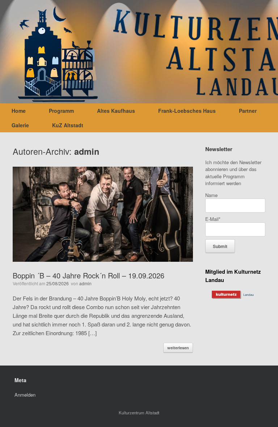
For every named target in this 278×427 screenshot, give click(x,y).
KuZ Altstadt (67, 125)
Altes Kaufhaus (116, 110)
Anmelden (24, 394)
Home (19, 110)
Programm (61, 110)
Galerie (20, 125)
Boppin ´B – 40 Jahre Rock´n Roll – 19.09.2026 (88, 275)
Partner (248, 110)
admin (86, 151)
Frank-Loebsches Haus (187, 110)
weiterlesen (178, 347)
